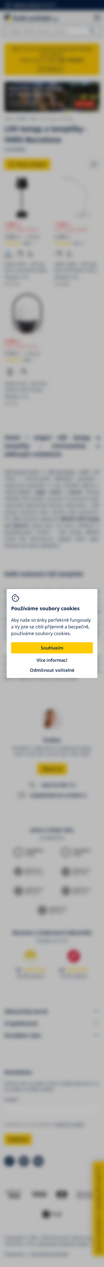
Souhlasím (52, 648)
